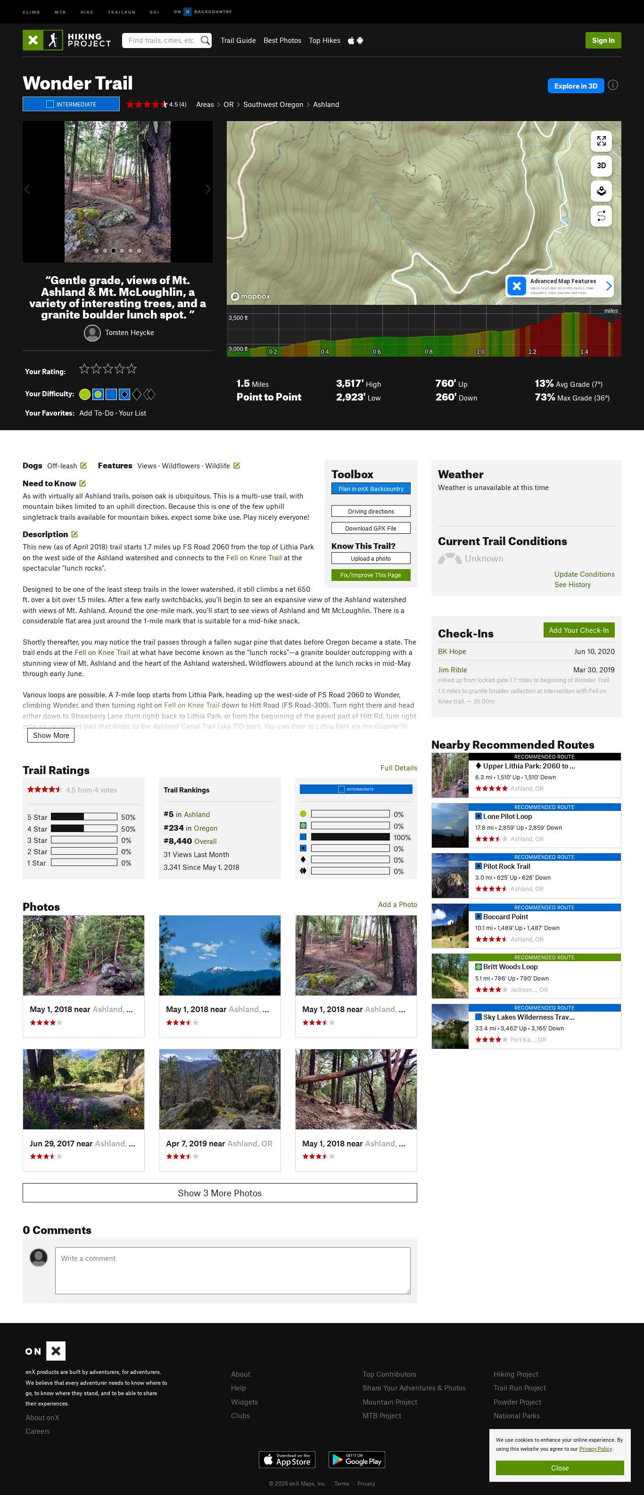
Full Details (398, 767)
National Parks (517, 1415)
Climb (32, 11)
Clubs (240, 1415)
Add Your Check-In (579, 630)
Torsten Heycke (129, 332)
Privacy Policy (595, 1449)
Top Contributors (389, 1374)
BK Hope (452, 651)
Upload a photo (371, 558)
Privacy (366, 1483)
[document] (560, 1455)
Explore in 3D (576, 86)
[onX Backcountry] (203, 12)
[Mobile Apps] (355, 40)
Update (584, 574)
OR (228, 104)
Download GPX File (370, 528)
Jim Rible (452, 669)
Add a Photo (397, 904)
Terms (341, 1483)
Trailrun (122, 11)
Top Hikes (324, 40)
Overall (205, 841)
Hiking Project (516, 1374)
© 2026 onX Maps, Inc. (297, 1483)
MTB (60, 11)
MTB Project (382, 1415)
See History (572, 584)
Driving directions (371, 511)
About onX (42, 1417)
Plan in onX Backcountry (371, 488)
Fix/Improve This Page (370, 575)
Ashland (326, 104)
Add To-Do (96, 412)
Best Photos (282, 40)
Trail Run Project (520, 1387)
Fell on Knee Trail (254, 557)
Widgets (244, 1401)
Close (560, 1467)
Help (238, 1387)
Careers (37, 1431)
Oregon (206, 828)
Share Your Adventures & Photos (414, 1387)
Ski (155, 11)
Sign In (603, 40)
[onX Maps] (45, 1358)
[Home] (71, 40)
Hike (87, 11)
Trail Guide (238, 40)
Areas (205, 104)
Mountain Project (390, 1401)
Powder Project (517, 1401)
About (240, 1374)
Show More (51, 735)
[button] (32, 191)
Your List (132, 412)
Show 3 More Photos (220, 1192)
